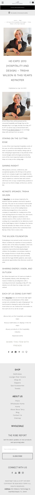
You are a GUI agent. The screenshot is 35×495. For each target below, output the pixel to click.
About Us (18, 396)
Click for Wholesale (17, 7)
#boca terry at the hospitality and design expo (17, 317)
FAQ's (17, 401)
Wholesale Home (17, 404)
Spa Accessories (17, 386)
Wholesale (17, 426)
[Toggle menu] (2, 2)
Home (17, 407)
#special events (17, 336)
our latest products (14, 130)
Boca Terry (9, 297)
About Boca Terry (18, 409)
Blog (17, 412)
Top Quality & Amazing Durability (19, 13)
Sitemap (17, 418)
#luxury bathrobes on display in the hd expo (17, 324)
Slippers (17, 383)
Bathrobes (17, 374)
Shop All (17, 380)
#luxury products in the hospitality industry (17, 330)
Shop (17, 369)
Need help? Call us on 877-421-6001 (17, 481)
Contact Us (17, 415)
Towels (17, 388)
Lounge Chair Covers (17, 377)
